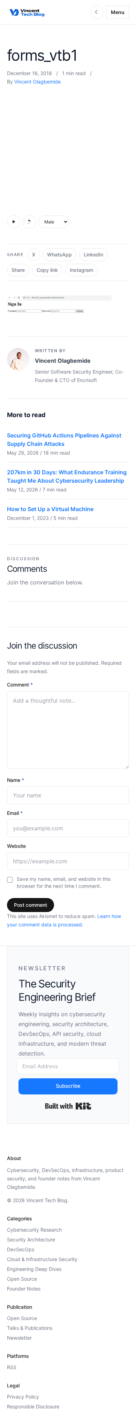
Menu (117, 12)
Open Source (22, 1279)
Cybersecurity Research (34, 1230)
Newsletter (19, 1338)
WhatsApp (59, 254)
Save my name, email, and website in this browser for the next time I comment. (64, 882)
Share (18, 270)
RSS (11, 1367)
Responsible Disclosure (33, 1406)
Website (16, 846)
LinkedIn (93, 254)
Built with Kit (68, 1106)
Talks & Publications (29, 1328)
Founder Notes (23, 1289)
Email (15, 813)
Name (15, 780)
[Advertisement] (68, 148)
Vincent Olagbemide (37, 82)
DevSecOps (20, 1249)
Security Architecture (31, 1239)
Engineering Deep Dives (34, 1269)
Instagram (81, 270)
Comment (20, 685)
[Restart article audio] (29, 221)
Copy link (47, 270)
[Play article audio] (13, 221)
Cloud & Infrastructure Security (42, 1259)
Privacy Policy (23, 1397)
